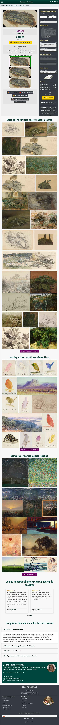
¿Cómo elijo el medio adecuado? (12, 651)
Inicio (2, 5)
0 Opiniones (23, 102)
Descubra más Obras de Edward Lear (29, 449)
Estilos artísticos (8, 5)
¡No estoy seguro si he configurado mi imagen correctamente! (20, 656)
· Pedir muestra (24, 707)
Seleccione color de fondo (21, 95)
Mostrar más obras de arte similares (29, 351)
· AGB (3, 702)
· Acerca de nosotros (6, 709)
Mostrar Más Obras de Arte (29, 574)
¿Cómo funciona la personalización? (13, 629)
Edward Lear (21, 5)
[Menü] (1, 1)
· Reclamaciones (5, 707)
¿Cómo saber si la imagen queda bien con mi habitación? (19, 646)
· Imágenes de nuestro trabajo (27, 703)
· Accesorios (23, 705)
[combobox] (48, 22)
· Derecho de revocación (7, 705)
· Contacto (4, 698)
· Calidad (23, 702)
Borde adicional (43, 20)
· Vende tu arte (24, 700)
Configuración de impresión (21, 42)
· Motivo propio (24, 698)
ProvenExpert (14, 609)
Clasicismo (15, 5)
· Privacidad (4, 703)
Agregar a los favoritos (27, 92)
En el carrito (49, 98)
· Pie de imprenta (5, 700)
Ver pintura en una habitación (21, 99)
